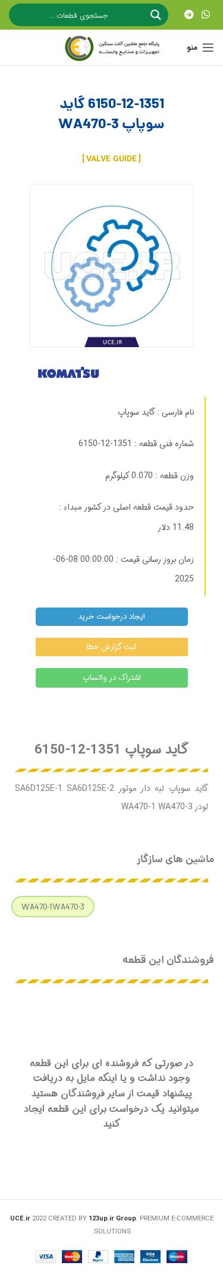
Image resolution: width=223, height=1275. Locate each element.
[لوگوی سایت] (111, 47)
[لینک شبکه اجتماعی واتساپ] (206, 14)
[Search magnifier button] (157, 15)
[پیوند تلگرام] (188, 14)
